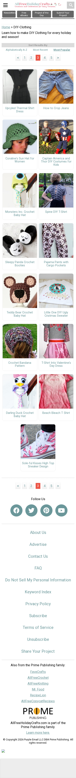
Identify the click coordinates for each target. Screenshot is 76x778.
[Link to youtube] (61, 510)
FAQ (38, 568)
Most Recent (40, 49)
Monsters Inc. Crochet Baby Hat (19, 213)
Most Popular (62, 49)
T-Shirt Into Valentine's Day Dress (56, 364)
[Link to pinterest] (46, 510)
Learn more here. (38, 733)
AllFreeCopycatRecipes (38, 701)
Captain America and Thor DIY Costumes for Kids (56, 162)
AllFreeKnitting (38, 683)
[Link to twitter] (31, 510)
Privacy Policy (38, 603)
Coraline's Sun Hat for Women (19, 160)
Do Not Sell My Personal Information (38, 580)
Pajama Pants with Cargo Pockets (56, 264)
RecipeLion (38, 695)
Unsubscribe (38, 639)
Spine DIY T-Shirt (56, 212)
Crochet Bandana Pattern (19, 364)
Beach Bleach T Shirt (56, 413)
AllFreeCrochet (38, 678)
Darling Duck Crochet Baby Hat (20, 414)
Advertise (38, 544)
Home (6, 27)
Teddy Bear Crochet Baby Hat (20, 314)
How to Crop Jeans (56, 108)
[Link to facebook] (16, 510)
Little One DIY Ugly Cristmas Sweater (56, 314)
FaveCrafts (38, 672)
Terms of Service (38, 627)
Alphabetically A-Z (16, 49)
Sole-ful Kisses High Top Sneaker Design (38, 465)
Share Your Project (38, 651)
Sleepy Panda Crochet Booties (19, 264)
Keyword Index (38, 591)
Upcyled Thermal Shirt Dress (19, 110)
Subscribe (38, 615)
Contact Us (38, 556)
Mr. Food (38, 689)
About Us (38, 532)
